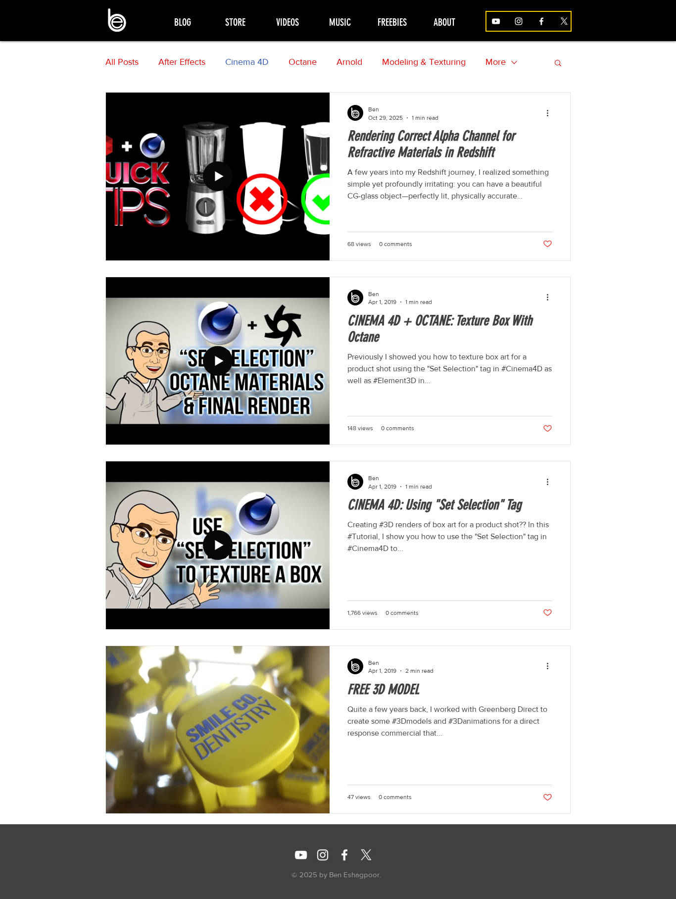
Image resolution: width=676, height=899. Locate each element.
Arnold (349, 62)
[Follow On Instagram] (322, 855)
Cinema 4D (247, 62)
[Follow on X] (564, 21)
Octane (303, 62)
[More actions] (551, 113)
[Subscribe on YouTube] (496, 21)
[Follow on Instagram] (519, 21)
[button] (558, 63)
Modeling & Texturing (424, 62)
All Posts (122, 62)
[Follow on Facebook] (541, 21)
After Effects (181, 62)
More (495, 62)
